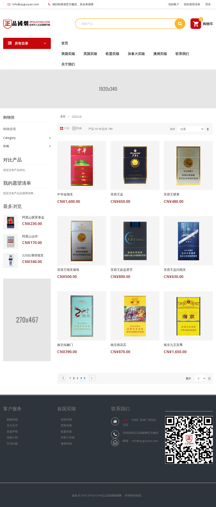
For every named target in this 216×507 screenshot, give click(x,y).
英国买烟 (90, 53)
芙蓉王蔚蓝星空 (122, 269)
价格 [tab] (6, 146)
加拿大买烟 (136, 53)
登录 (208, 4)
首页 (63, 116)
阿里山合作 (30, 236)
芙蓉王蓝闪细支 (175, 269)
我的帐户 (173, 4)
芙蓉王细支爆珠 (68, 269)
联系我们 (182, 53)
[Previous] (62, 378)
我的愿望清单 (192, 4)
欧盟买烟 (112, 53)
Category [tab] (9, 138)
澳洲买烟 (160, 53)
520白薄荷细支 (33, 255)
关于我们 (68, 64)
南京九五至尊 (173, 345)
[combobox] (126, 23)
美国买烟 (68, 53)
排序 (172, 129)
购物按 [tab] (9, 117)
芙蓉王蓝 (117, 194)
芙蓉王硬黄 (172, 194)
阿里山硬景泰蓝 (33, 217)
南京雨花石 (118, 345)
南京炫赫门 (65, 345)
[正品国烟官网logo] (27, 23)
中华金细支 (65, 194)
